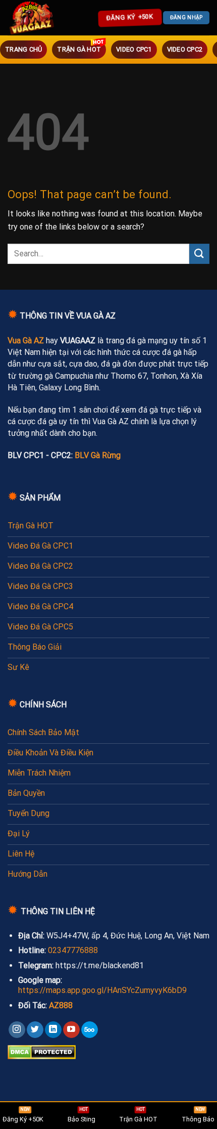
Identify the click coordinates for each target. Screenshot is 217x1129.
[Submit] (199, 253)
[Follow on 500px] (89, 1029)
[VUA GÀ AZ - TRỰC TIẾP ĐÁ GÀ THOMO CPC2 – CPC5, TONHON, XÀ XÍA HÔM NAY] (33, 17)
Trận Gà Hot (79, 49)
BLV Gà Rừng (98, 455)
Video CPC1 (134, 49)
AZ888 (61, 1005)
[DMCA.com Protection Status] (42, 1051)
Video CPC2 (185, 49)
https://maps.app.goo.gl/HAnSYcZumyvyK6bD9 (102, 990)
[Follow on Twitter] (35, 1029)
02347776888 (73, 950)
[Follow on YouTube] (71, 1029)
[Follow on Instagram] (17, 1029)
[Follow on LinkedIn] (53, 1029)
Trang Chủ (23, 49)
